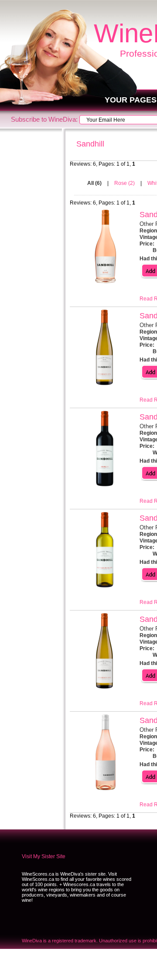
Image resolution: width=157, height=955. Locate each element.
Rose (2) (125, 183)
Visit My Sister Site (43, 856)
